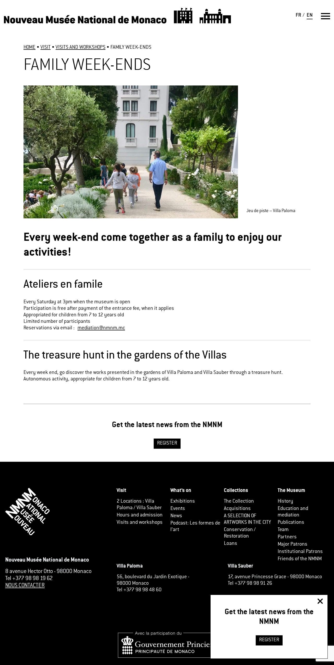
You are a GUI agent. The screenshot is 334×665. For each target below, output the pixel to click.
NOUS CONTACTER (25, 585)
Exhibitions (182, 501)
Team (283, 529)
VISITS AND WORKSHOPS (80, 47)
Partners (287, 537)
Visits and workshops (140, 522)
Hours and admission (140, 515)
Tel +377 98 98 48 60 (139, 590)
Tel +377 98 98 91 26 (250, 583)
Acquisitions (237, 508)
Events (177, 508)
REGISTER (167, 443)
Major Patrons (292, 544)
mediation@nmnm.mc (101, 328)
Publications (291, 522)
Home (29, 47)
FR (298, 15)
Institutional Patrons (300, 551)
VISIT (45, 47)
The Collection (239, 501)
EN (310, 15)
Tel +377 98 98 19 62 (29, 578)
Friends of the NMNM (300, 559)
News (176, 516)
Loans (230, 543)
